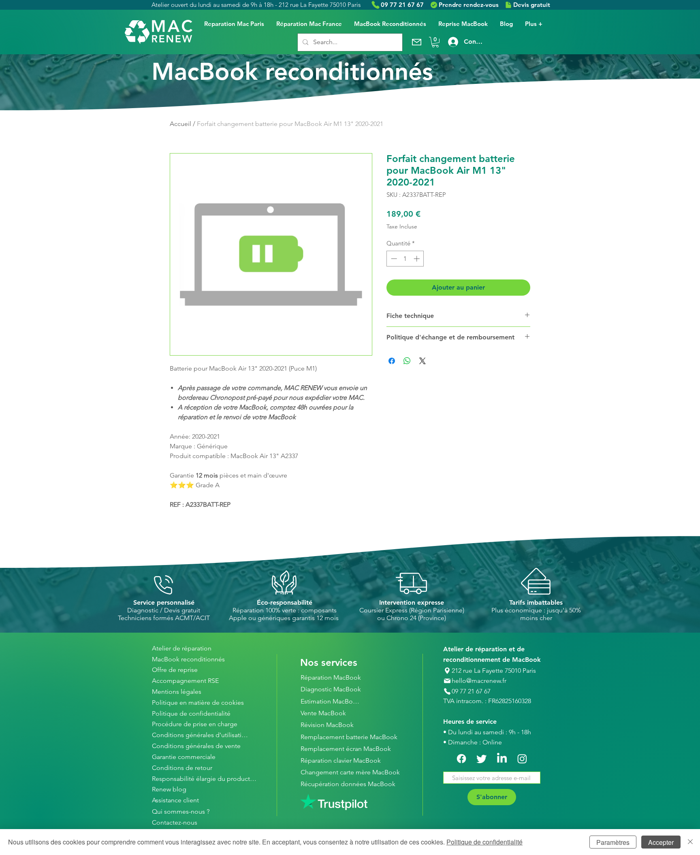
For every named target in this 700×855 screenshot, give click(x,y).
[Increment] (417, 258)
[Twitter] (482, 759)
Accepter (661, 842)
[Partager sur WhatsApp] (407, 361)
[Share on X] (422, 361)
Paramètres (613, 842)
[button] (435, 42)
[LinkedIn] (502, 759)
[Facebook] (461, 759)
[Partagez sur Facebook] (392, 361)
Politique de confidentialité (484, 841)
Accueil (180, 124)
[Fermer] (690, 842)
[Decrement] (393, 258)
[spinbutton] (405, 258)
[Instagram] (522, 759)
